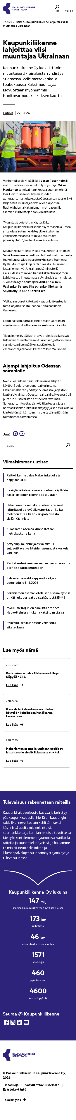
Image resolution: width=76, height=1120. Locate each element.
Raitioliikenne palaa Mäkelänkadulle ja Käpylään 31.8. (33, 477)
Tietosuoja (10, 1085)
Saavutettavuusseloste (42, 1085)
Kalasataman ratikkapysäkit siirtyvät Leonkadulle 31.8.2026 (32, 580)
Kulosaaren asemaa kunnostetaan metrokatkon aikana (31, 531)
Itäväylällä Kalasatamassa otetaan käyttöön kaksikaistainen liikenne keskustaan (37, 492)
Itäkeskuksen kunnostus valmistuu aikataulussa (31, 625)
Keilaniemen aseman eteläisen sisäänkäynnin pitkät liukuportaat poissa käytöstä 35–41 (38, 595)
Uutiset (19, 21)
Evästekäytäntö (14, 1089)
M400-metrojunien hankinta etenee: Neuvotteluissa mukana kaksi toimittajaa (35, 610)
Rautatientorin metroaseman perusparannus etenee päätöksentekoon (38, 565)
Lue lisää (12, 685)
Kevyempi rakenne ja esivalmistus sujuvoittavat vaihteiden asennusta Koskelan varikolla (38, 548)
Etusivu (7, 21)
